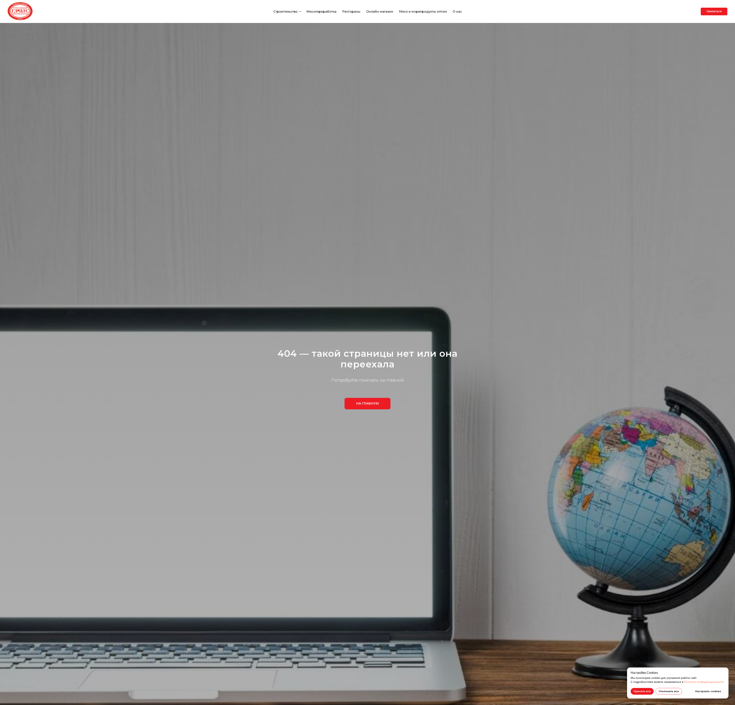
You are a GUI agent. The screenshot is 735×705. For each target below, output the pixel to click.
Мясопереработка (321, 11)
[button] (714, 11)
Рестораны (351, 11)
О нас (457, 11)
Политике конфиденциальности (704, 681)
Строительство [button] (285, 11)
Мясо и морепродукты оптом (423, 11)
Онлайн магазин (379, 11)
